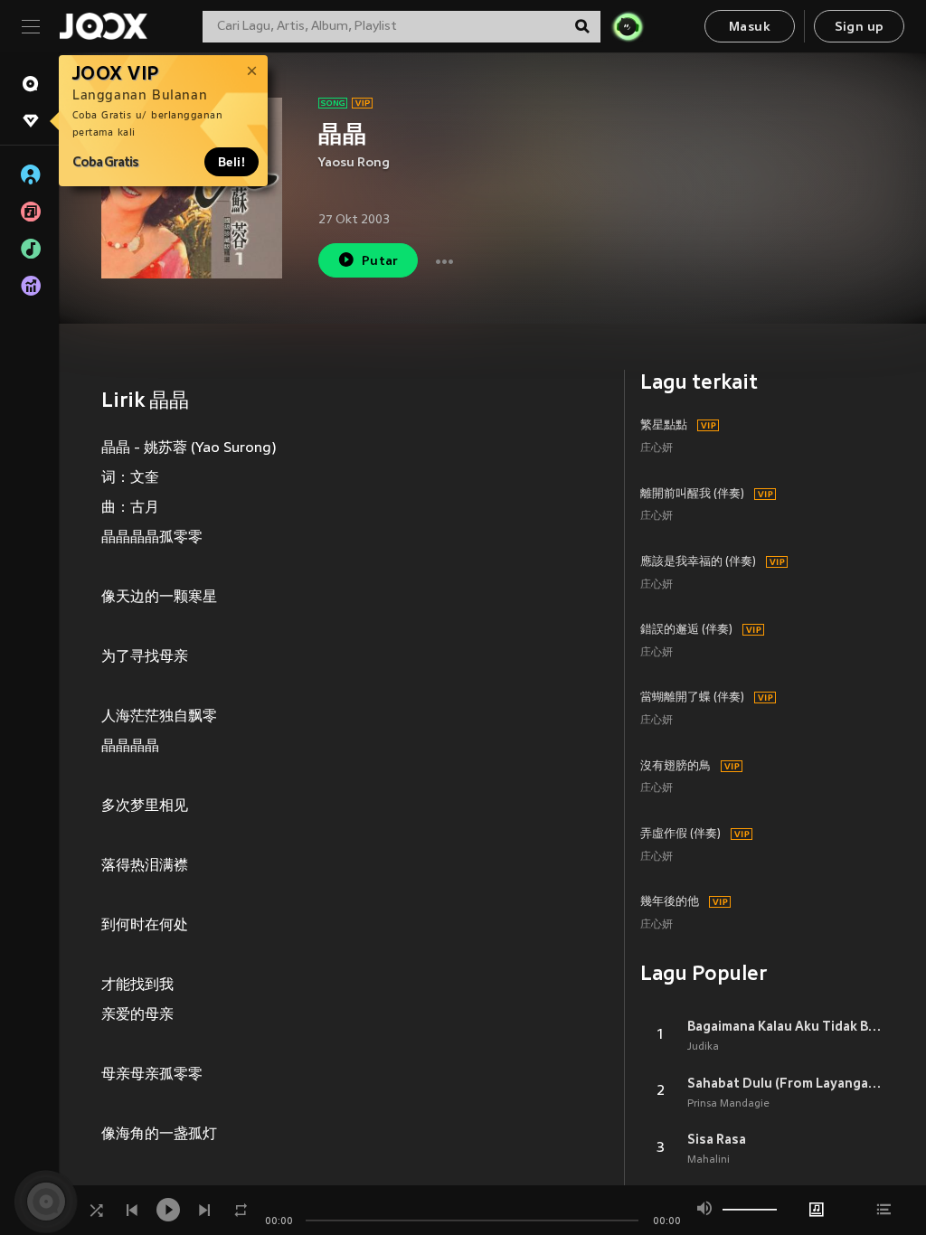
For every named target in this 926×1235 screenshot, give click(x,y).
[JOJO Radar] (627, 26)
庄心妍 (656, 449)
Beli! (231, 162)
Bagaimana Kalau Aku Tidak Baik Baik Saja (785, 1026)
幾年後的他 (669, 902)
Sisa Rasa (716, 1139)
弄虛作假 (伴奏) (680, 834)
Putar (380, 262)
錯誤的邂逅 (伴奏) (686, 630)
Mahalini (708, 1160)
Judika (703, 1047)
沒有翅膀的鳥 (675, 766)
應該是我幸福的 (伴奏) (698, 562)
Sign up (859, 27)
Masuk (749, 27)
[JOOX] (103, 26)
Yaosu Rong (354, 163)
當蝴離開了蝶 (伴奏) (692, 698)
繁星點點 (663, 426)
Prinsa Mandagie (728, 1103)
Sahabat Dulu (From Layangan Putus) (785, 1083)
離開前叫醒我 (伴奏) (692, 494)
